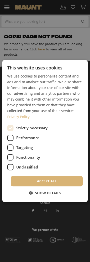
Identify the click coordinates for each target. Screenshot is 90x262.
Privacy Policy (18, 116)
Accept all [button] (46, 181)
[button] (45, 193)
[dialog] (45, 131)
